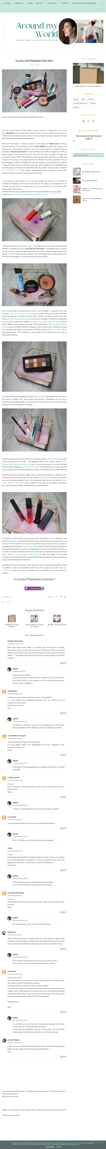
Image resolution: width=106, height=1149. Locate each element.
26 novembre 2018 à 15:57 (14, 819)
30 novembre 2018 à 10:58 (20, 836)
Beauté (8, 601)
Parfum (76, 107)
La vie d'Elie (11, 817)
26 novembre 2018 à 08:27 (14, 738)
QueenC (15, 669)
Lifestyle (91, 99)
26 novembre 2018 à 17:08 (14, 851)
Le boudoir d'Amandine (15, 893)
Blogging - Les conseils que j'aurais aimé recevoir (92, 189)
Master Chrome (54, 329)
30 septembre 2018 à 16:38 (15, 644)
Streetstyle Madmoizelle (89, 181)
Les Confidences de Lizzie (16, 736)
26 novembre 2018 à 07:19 (14, 694)
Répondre (63, 663)
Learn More (50, 1147)
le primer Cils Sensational (31, 467)
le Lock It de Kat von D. (39, 194)
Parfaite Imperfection (15, 641)
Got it (59, 1147)
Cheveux (93, 103)
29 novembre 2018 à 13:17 (14, 935)
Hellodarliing (12, 691)
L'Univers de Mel (13, 777)
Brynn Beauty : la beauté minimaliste (88, 86)
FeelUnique (6, 170)
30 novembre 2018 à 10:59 (20, 878)
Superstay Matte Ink (27, 246)
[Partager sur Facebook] (57, 596)
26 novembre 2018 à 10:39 (14, 780)
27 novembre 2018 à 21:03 (20, 721)
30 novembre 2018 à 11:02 (20, 1020)
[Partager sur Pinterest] (65, 596)
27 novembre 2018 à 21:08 (20, 805)
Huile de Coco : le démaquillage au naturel (92, 199)
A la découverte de (80, 103)
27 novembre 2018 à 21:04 (20, 763)
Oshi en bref (11, 971)
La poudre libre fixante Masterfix (43, 321)
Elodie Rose (11, 932)
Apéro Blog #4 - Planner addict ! (91, 172)
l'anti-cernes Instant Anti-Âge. (21, 313)
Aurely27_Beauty (13, 1040)
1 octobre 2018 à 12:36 (19, 671)
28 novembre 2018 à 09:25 (14, 895)
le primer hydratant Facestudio (19, 319)
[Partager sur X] (61, 596)
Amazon (16, 170)
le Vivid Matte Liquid (29, 546)
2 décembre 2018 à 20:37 (14, 1042)
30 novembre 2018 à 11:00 (20, 957)
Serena (9, 848)
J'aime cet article (35, 588)
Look (83, 99)
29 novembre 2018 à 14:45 (14, 974)
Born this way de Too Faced (19, 194)
